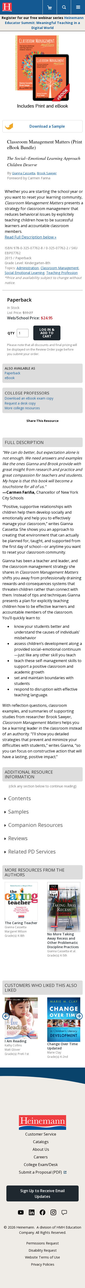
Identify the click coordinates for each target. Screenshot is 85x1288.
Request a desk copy (20, 403)
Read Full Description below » (30, 237)
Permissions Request (42, 1243)
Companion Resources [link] (35, 824)
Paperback (12, 373)
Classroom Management (60, 268)
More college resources (22, 408)
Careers (41, 1157)
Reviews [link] (18, 838)
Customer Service (40, 1134)
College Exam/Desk (41, 1164)
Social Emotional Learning (24, 272)
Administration (28, 268)
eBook (10, 378)
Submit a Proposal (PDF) (41, 1172)
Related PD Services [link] (32, 851)
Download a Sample (47, 126)
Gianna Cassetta (23, 173)
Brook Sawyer (47, 173)
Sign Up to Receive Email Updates (42, 1193)
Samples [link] (18, 811)
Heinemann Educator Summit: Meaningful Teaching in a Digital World (44, 22)
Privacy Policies (42, 1264)
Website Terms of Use (42, 1257)
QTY (11, 333)
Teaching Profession (62, 272)
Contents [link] (19, 798)
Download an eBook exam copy (29, 398)
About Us (41, 1149)
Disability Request (43, 1250)
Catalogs (41, 1141)
